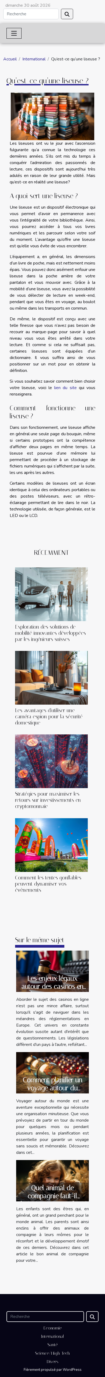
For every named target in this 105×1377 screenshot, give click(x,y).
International (34, 59)
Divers (52, 1361)
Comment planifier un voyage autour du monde (52, 1088)
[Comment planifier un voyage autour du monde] (52, 1072)
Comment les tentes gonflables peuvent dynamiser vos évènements (48, 884)
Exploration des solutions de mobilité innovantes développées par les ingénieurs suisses (50, 633)
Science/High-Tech (52, 1353)
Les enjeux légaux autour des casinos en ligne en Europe (52, 986)
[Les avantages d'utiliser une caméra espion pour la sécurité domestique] (51, 678)
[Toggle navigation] (14, 33)
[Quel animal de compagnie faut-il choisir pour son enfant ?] (52, 1180)
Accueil (10, 59)
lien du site (65, 388)
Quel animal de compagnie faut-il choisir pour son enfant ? (53, 1196)
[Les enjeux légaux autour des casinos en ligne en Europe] (52, 971)
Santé (52, 1344)
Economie (53, 1328)
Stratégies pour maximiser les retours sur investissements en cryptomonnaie (48, 800)
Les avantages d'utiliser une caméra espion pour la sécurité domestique (49, 716)
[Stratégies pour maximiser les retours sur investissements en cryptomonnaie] (51, 761)
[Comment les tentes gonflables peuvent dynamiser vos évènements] (51, 845)
